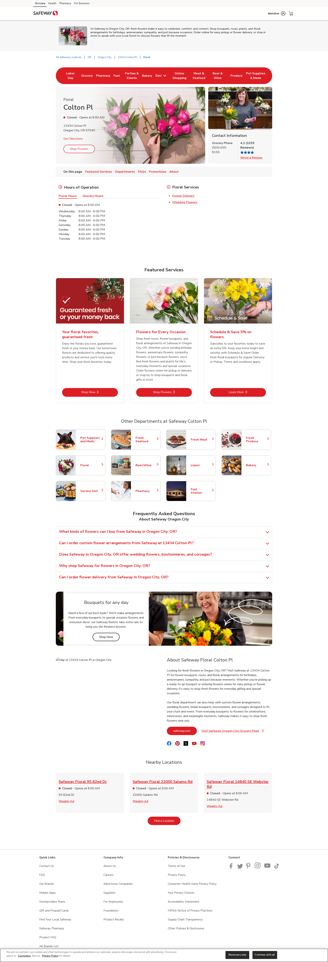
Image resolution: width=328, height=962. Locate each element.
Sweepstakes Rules (52, 902)
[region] (164, 955)
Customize (24, 956)
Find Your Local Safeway (55, 919)
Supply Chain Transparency (185, 919)
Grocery (40, 3)
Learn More (247, 392)
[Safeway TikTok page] (276, 868)
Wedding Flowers (184, 202)
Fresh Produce (256, 439)
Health (52, 3)
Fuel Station (201, 491)
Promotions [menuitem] (157, 172)
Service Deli (91, 491)
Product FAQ (47, 937)
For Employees (113, 902)
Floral (91, 465)
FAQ (42, 875)
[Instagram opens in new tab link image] (258, 868)
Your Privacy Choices (181, 893)
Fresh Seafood (146, 439)
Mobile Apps (47, 893)
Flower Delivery (183, 196)
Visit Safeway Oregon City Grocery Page (232, 732)
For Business (82, 3)
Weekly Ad (66, 801)
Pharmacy (65, 3)
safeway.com (185, 731)
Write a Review (251, 158)
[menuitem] (70, 75)
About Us (109, 866)
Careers (108, 875)
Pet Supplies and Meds (91, 439)
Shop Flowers (79, 149)
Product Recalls (113, 919)
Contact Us (46, 866)
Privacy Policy (177, 875)
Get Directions (73, 139)
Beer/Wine (146, 465)
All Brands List (48, 946)
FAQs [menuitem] (142, 172)
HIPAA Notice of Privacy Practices (190, 910)
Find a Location (167, 821)
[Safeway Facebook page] (232, 868)
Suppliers (109, 893)
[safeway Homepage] (45, 14)
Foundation (110, 910)
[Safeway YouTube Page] (267, 868)
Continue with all (265, 954)
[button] (276, 13)
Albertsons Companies (118, 884)
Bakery (256, 465)
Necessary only (238, 954)
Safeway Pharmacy (51, 928)
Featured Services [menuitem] (98, 172)
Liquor (201, 465)
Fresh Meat (201, 439)
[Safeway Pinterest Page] (249, 868)
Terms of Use (176, 866)
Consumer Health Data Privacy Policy (192, 884)
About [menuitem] (174, 172)
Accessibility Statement (183, 902)
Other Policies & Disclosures (186, 928)
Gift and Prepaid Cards (54, 910)
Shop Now (99, 392)
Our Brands (46, 884)
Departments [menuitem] (125, 172)
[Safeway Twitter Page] (240, 868)
